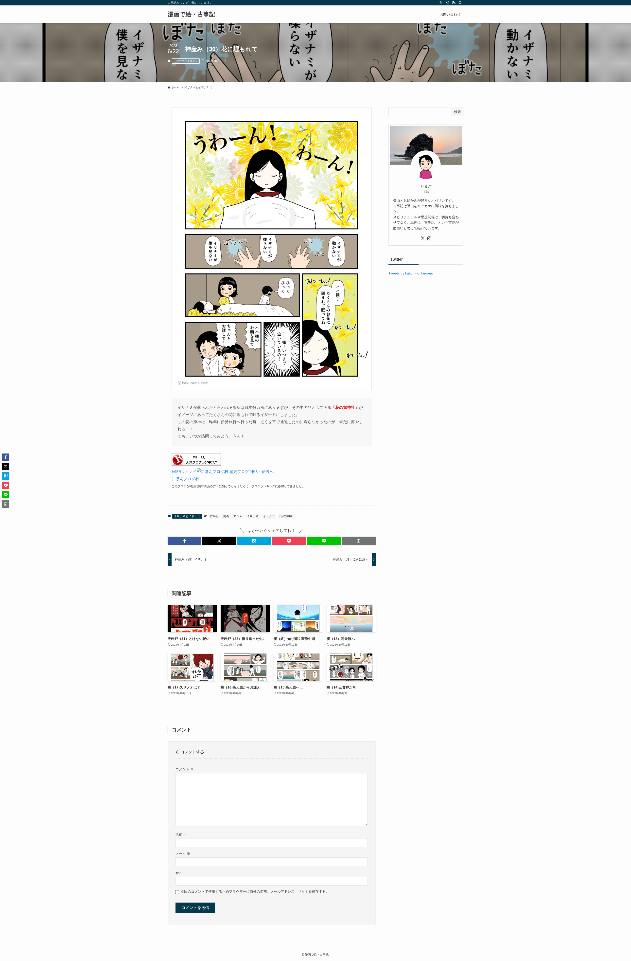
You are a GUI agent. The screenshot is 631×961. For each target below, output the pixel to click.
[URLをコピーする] (359, 541)
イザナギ (253, 516)
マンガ (237, 516)
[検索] (460, 2)
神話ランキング (184, 472)
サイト (180, 873)
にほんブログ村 (185, 479)
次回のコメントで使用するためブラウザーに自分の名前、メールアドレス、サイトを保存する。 (255, 891)
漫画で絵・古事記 (191, 14)
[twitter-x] (441, 2)
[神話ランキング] (196, 464)
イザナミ (269, 516)
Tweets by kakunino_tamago (410, 273)
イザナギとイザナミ (186, 60)
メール (182, 854)
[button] (184, 541)
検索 (457, 112)
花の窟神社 (286, 516)
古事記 (214, 516)
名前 (181, 834)
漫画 (226, 516)
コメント (184, 769)
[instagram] (447, 2)
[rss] (454, 2)
